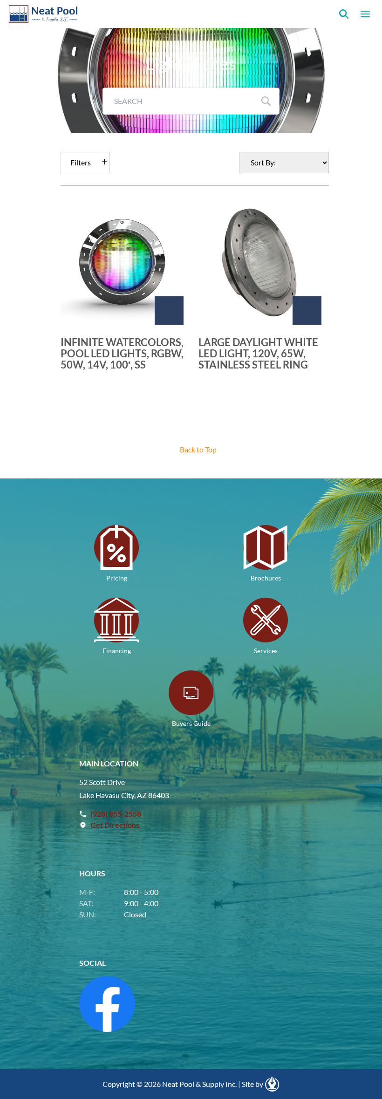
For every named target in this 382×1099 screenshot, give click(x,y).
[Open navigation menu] (365, 14)
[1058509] (307, 310)
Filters (80, 162)
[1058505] (169, 310)
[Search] (343, 14)
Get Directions (114, 824)
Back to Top (198, 449)
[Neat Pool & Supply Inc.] (43, 14)
